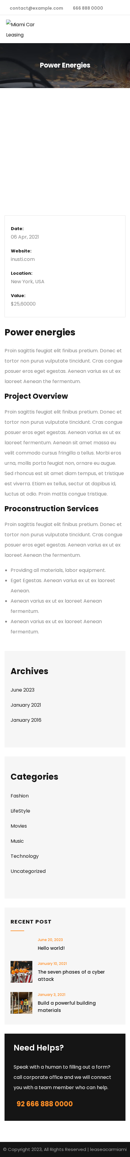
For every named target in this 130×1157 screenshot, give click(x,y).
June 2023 (22, 689)
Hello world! (51, 948)
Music (17, 841)
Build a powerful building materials (67, 1006)
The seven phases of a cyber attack (71, 975)
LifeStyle (20, 810)
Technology (25, 856)
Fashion (20, 795)
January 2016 (26, 720)
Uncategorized (28, 871)
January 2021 (26, 705)
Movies (19, 826)
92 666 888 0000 (45, 1104)
